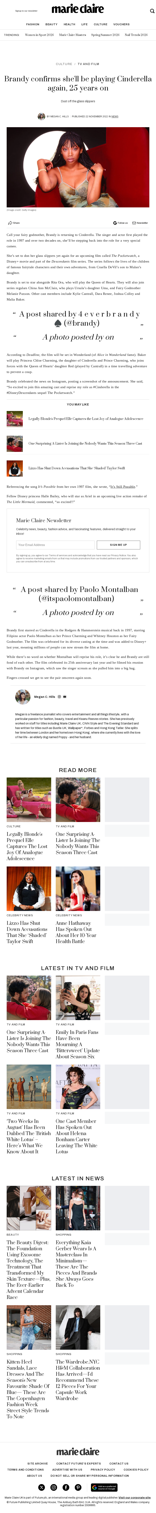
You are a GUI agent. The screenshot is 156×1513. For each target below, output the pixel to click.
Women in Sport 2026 (39, 35)
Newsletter (142, 223)
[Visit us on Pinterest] (78, 1487)
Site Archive (37, 1463)
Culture (100, 24)
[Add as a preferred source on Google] (116, 1487)
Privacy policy (103, 1469)
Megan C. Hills (59, 116)
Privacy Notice (118, 555)
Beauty (51, 24)
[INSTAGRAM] (59, 696)
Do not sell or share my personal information (90, 1475)
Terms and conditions (25, 1469)
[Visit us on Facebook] (66, 1487)
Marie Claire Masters (72, 35)
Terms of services (58, 555)
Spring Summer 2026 (105, 35)
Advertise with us (67, 1469)
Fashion (32, 24)
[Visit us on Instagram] (53, 1487)
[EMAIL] (64, 696)
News (114, 116)
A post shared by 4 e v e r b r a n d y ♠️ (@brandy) (79, 319)
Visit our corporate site (135, 1497)
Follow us (123, 223)
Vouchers (121, 24)
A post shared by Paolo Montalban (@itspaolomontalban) (79, 594)
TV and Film (88, 64)
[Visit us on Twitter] (41, 1487)
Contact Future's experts (78, 1463)
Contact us (119, 1463)
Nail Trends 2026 (136, 35)
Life (84, 24)
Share (16, 223)
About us (34, 1475)
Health (69, 24)
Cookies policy (136, 1469)
